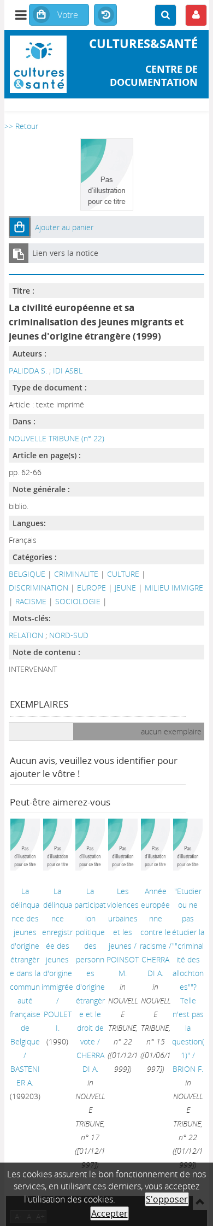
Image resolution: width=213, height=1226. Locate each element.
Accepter (109, 1213)
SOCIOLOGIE (77, 601)
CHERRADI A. (90, 1062)
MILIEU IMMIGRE (174, 587)
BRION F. (188, 1069)
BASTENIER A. (25, 1076)
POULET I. (58, 1021)
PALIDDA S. (28, 370)
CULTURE (123, 574)
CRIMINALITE (76, 574)
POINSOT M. (122, 966)
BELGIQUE (27, 574)
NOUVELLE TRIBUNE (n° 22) (56, 438)
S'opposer (167, 1199)
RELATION (27, 635)
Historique (105, 15)
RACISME (30, 601)
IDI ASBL (67, 370)
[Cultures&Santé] (38, 64)
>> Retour (21, 126)
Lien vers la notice (65, 253)
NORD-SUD (68, 635)
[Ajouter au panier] (20, 227)
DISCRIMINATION (38, 587)
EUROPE (91, 587)
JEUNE (125, 587)
